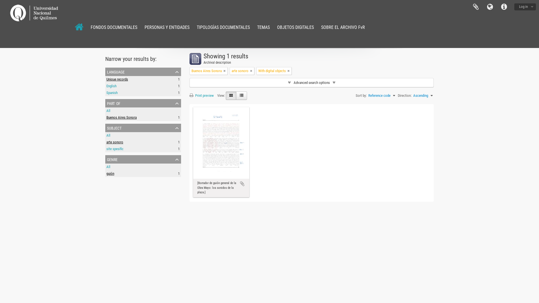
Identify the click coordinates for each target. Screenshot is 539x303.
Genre (112, 159)
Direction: (405, 95)
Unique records (117, 79)
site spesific (115, 149)
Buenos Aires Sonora (121, 117)
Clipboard (476, 7)
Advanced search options (312, 83)
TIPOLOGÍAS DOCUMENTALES (223, 27)
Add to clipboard (242, 184)
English (111, 86)
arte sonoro (114, 142)
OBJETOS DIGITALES (295, 27)
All (108, 111)
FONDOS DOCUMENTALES (114, 27)
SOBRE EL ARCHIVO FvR (343, 27)
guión (110, 173)
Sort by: (361, 95)
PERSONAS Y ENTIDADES (167, 27)
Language (490, 7)
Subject (114, 127)
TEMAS (263, 27)
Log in (523, 6)
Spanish (112, 93)
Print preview (204, 95)
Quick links (504, 7)
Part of (113, 103)
